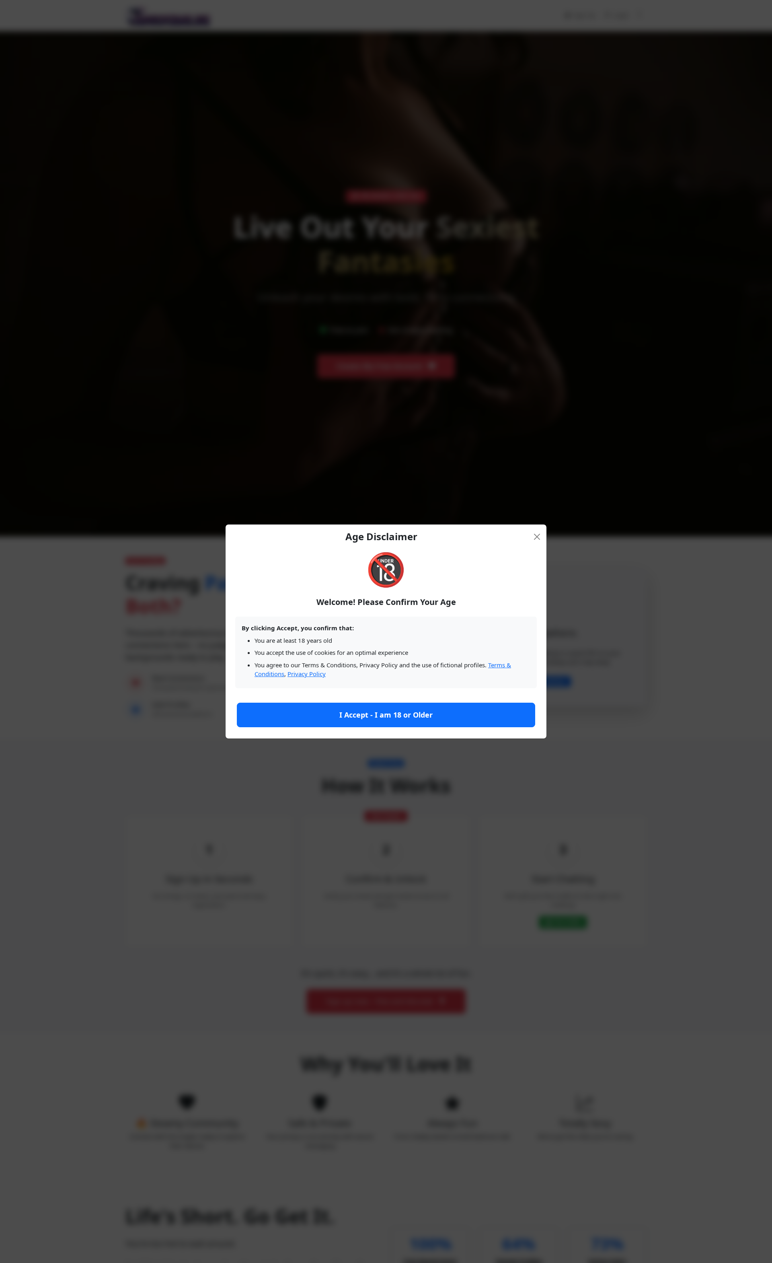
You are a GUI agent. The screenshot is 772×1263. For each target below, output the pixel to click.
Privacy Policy (306, 674)
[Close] (537, 537)
